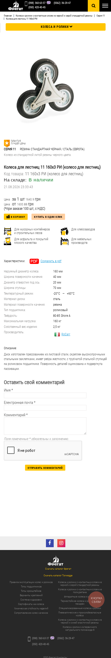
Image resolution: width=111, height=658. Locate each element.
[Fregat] (15, 6)
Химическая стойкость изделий (31, 608)
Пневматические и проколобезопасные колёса (79, 614)
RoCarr (65, 334)
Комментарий (16, 415)
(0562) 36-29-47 (62, 3)
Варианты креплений (31, 595)
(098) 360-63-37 (36, 3)
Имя (8, 390)
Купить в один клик (48, 216)
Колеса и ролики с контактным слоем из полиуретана (80, 591)
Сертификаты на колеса (31, 604)
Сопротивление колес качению (31, 612)
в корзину (18, 216)
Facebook (50, 543)
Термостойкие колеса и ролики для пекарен (80, 602)
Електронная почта (19, 402)
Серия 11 (101, 15)
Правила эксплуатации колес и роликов (31, 582)
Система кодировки (31, 599)
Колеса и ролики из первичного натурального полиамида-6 (80, 628)
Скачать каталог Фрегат (58, 568)
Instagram (61, 543)
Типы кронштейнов (31, 590)
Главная (8, 15)
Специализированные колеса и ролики (80, 608)
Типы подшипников (31, 586)
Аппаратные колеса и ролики (80, 596)
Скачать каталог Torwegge (58, 575)
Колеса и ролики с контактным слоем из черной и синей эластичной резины (80, 621)
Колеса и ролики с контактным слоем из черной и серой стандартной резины (54, 15)
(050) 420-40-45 (36, 7)
